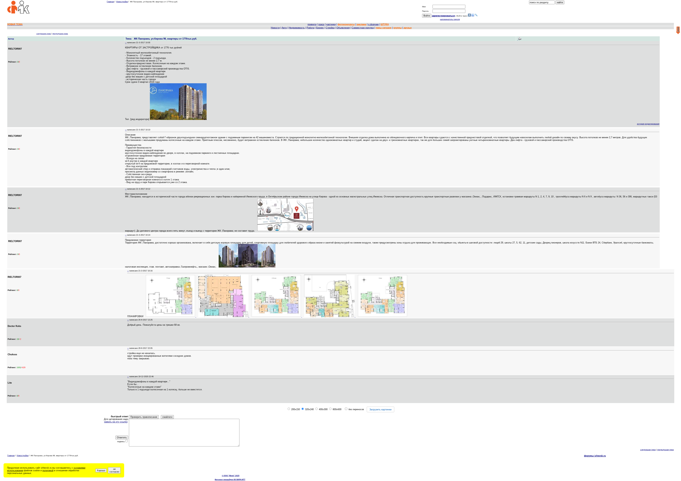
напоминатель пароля (450, 19)
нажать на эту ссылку (116, 421)
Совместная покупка (363, 27)
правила (312, 24)
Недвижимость (297, 27)
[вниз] (678, 31)
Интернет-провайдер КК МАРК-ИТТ (230, 479)
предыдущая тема (60, 34)
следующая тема (43, 34)
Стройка (330, 27)
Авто (284, 27)
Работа (310, 27)
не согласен (114, 470)
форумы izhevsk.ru (595, 455)
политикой (47, 470)
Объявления (343, 27)
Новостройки (122, 2)
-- (125, 42)
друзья (408, 27)
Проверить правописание (143, 417)
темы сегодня (383, 27)
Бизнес (320, 27)
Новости (275, 27)
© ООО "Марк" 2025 (230, 476)
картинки (331, 24)
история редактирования (648, 124)
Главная (110, 2)
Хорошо (101, 470)
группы (397, 27)
